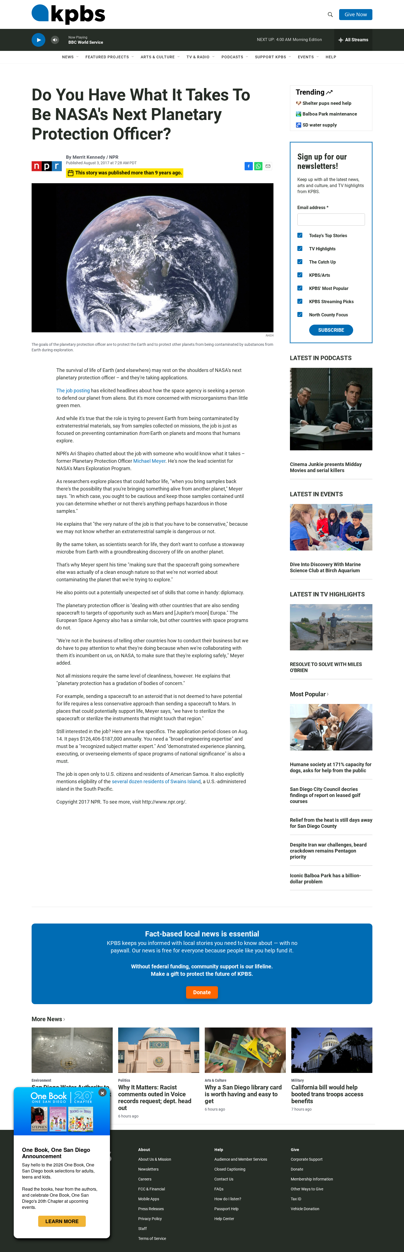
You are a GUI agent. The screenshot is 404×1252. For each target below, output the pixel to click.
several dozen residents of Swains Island (156, 781)
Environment (41, 1080)
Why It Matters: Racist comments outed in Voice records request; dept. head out (154, 1097)
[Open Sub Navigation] (78, 57)
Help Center (224, 1219)
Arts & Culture (158, 57)
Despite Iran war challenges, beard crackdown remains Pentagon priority (328, 851)
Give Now (356, 14)
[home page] (68, 14)
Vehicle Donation (305, 1209)
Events (306, 57)
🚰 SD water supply (316, 125)
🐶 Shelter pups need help (324, 103)
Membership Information (312, 1179)
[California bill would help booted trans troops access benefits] (331, 1050)
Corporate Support (307, 1159)
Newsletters (148, 1169)
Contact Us (223, 1179)
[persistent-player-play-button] (38, 40)
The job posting (73, 390)
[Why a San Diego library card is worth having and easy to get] (245, 1050)
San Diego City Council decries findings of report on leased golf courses (325, 795)
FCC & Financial (151, 1189)
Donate (202, 992)
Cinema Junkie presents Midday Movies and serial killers (326, 467)
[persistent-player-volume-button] (55, 40)
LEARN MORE (62, 1221)
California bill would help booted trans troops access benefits (327, 1094)
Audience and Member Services (240, 1159)
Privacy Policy (150, 1219)
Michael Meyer (149, 461)
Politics (124, 1080)
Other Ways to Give (307, 1189)
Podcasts (232, 57)
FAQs (218, 1189)
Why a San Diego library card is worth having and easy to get (243, 1094)
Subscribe (331, 330)
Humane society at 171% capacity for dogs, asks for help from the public (331, 767)
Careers (144, 1179)
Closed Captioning (229, 1169)
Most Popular (308, 694)
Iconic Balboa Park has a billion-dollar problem (325, 878)
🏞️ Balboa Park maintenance (326, 114)
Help (331, 57)
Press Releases (151, 1209)
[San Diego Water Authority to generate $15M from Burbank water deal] (72, 1050)
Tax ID (296, 1199)
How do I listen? (227, 1199)
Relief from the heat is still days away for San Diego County (331, 823)
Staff (142, 1228)
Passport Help (226, 1209)
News (68, 57)
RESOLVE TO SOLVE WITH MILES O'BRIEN (326, 667)
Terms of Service (152, 1238)
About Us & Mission (154, 1159)
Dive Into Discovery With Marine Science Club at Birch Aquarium (325, 567)
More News (47, 1019)
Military (297, 1080)
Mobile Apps (148, 1199)
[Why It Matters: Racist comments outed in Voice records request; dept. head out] (158, 1050)
